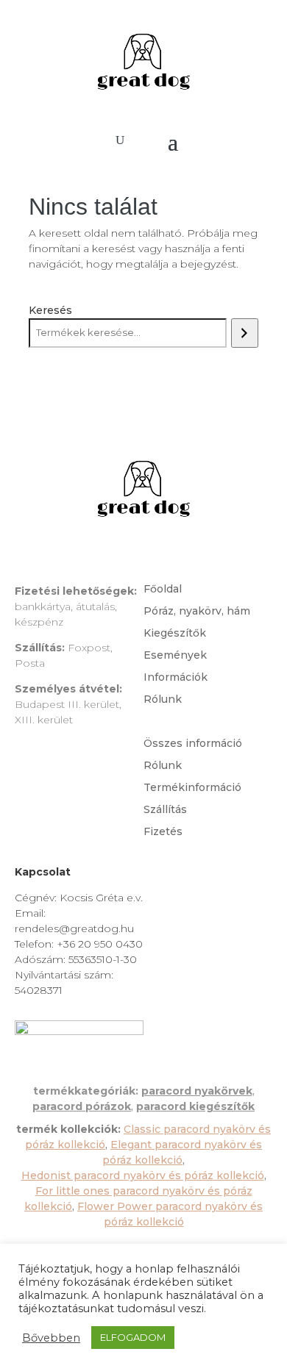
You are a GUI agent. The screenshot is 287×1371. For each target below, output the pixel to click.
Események (175, 656)
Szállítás (165, 810)
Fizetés (163, 832)
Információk (176, 678)
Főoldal (163, 589)
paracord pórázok (81, 1106)
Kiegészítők (175, 634)
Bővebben (51, 1338)
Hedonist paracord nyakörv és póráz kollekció (142, 1175)
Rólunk (163, 700)
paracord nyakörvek (196, 1091)
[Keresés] (244, 333)
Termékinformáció (192, 788)
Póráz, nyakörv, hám (197, 612)
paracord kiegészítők (195, 1106)
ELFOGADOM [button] (133, 1337)
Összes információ (193, 744)
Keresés (50, 310)
